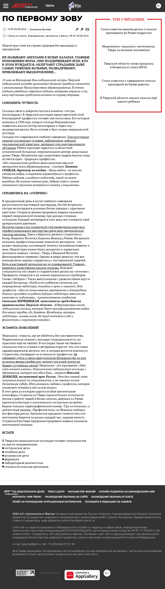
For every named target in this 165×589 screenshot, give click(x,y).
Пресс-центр (56, 491)
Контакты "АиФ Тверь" (27, 496)
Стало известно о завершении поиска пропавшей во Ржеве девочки (129, 82)
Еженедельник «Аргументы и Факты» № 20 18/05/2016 (58, 36)
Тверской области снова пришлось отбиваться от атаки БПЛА (129, 65)
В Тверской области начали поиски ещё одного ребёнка (128, 99)
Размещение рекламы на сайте (66, 496)
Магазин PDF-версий (81, 491)
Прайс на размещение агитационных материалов (46, 501)
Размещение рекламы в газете (112, 496)
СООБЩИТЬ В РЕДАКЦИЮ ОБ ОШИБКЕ (108, 501)
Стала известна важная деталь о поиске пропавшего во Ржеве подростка (129, 31)
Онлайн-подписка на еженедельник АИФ (127, 491)
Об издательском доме (28, 491)
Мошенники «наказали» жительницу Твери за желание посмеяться (128, 48)
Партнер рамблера (49, 573)
